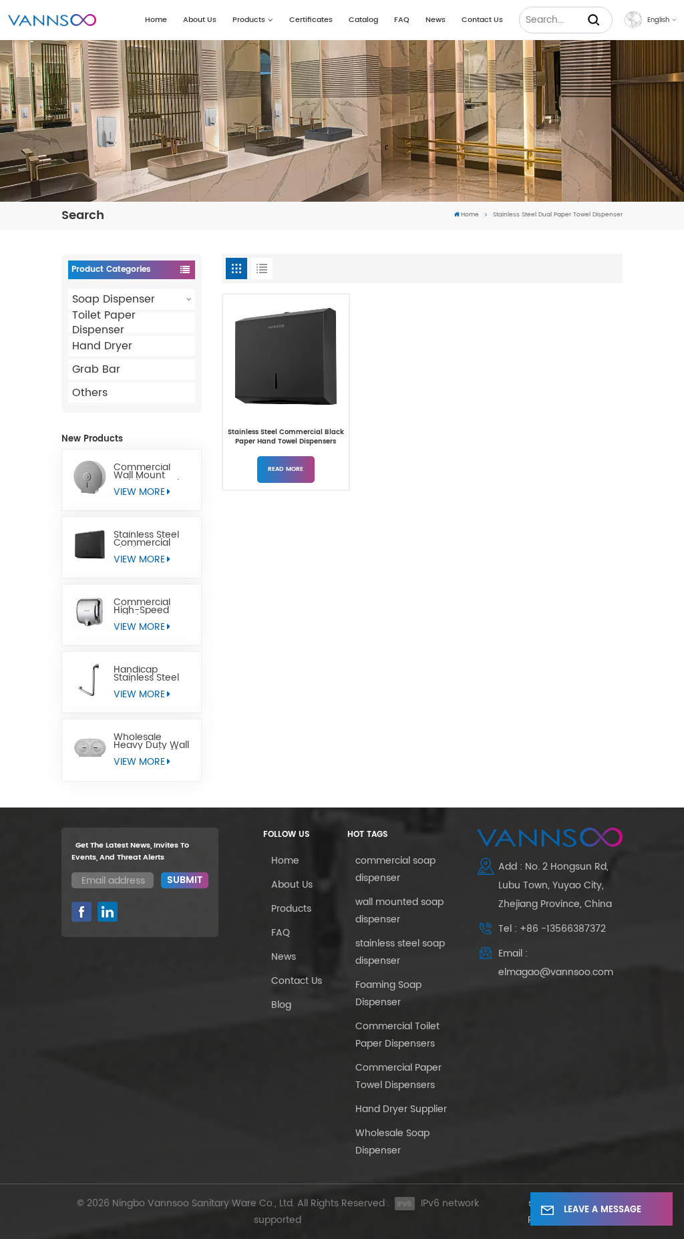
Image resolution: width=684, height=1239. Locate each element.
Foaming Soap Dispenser (388, 993)
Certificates (311, 20)
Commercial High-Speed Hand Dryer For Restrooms (148, 606)
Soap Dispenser (113, 299)
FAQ (401, 20)
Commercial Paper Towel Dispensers (398, 1076)
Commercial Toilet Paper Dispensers (397, 1035)
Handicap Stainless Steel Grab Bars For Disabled (146, 674)
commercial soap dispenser (395, 869)
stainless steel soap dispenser (400, 952)
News (435, 20)
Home (156, 20)
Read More (285, 469)
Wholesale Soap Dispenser (392, 1141)
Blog (281, 1005)
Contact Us (482, 20)
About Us (199, 20)
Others (90, 392)
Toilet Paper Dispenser (104, 323)
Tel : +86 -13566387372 (552, 928)
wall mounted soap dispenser (399, 910)
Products (248, 20)
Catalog (363, 20)
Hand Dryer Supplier (401, 1109)
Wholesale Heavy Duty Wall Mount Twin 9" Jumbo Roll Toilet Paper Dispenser (151, 741)
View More (139, 492)
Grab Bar (96, 369)
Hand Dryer (102, 346)
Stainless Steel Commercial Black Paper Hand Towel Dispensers (146, 539)
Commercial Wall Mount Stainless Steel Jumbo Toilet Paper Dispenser (151, 472)
